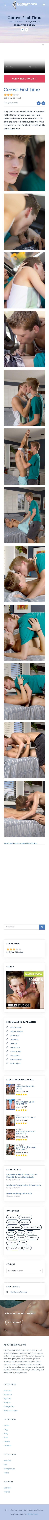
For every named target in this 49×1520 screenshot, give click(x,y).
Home (11, 22)
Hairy (30, 1232)
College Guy (14, 1227)
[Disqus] (24, 881)
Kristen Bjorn (15, 1063)
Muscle (21, 1238)
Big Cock (12, 1222)
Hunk (10, 1238)
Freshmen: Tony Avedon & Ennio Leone (23, 1185)
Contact (7, 1488)
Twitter (7, 1492)
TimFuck (13, 1043)
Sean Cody (14, 1035)
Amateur (12, 1217)
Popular (20, 22)
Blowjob (25, 1222)
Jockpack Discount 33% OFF (26, 1132)
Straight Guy (14, 1248)
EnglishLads (15, 1047)
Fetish (11, 1232)
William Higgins (16, 1031)
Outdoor (33, 1238)
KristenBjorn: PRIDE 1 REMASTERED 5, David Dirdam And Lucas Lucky (22, 1175)
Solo (23, 1243)
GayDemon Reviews (18, 1292)
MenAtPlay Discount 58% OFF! (26, 1148)
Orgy (20, 1232)
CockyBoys (14, 1055)
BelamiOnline (15, 1027)
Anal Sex (12, 1243)
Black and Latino (32, 1227)
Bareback (25, 1217)
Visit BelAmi (13, 1322)
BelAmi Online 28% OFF (25, 1087)
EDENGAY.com (32, 1514)
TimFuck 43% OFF (25, 1117)
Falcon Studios (16, 1059)
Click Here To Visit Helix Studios (24, 80)
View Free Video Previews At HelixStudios (20, 843)
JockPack (14, 1039)
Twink (27, 1248)
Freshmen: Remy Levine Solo (19, 1193)
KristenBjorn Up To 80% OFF (25, 1103)
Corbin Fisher (15, 1051)
